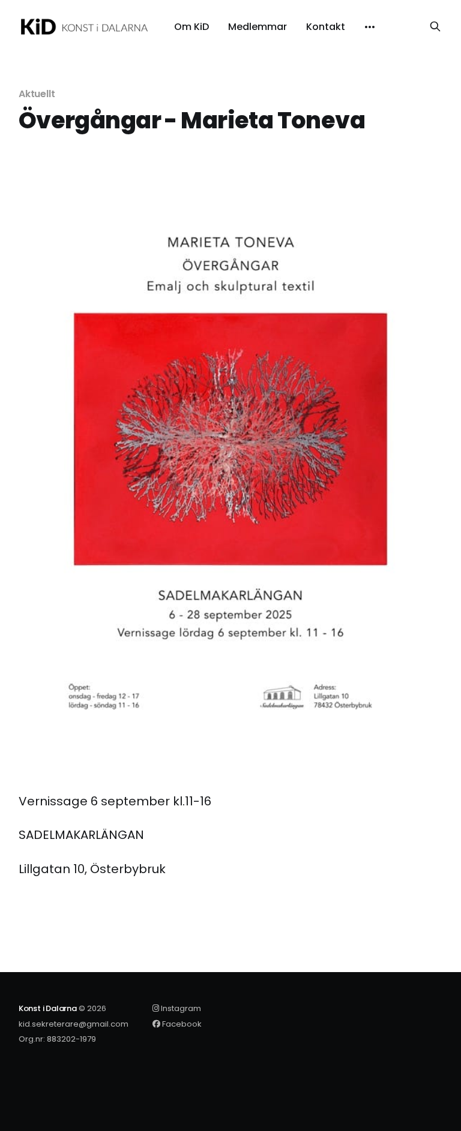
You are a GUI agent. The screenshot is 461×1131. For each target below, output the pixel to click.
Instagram (180, 1008)
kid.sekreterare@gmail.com (73, 1024)
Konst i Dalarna (48, 1008)
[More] (370, 27)
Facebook (181, 1024)
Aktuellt (37, 94)
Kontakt (325, 27)
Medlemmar (257, 27)
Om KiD (191, 27)
